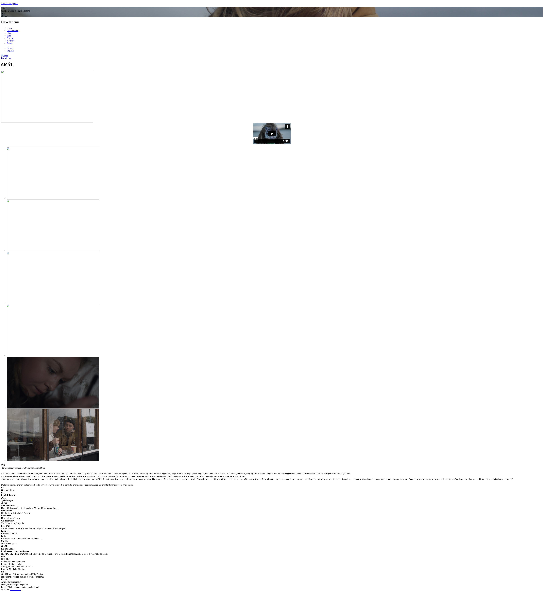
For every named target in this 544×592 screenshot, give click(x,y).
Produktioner (12, 30)
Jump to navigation (9, 3)
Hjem (9, 28)
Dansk (10, 48)
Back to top (6, 58)
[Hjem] (4, 55)
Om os (10, 38)
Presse (9, 43)
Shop (9, 33)
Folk (9, 35)
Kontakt (10, 41)
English (10, 50)
